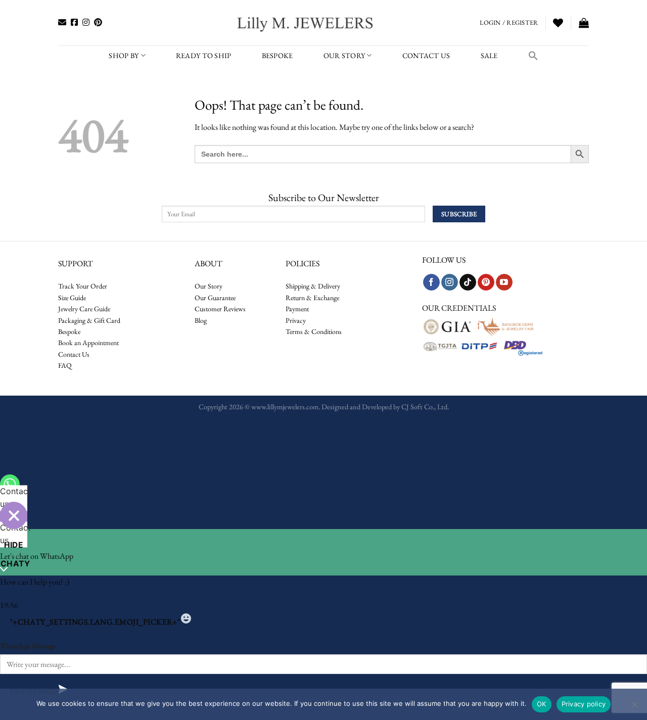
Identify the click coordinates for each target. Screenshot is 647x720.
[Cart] (584, 23)
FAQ (65, 365)
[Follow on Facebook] (431, 282)
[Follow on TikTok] (467, 282)
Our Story (344, 55)
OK (541, 704)
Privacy (296, 320)
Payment (297, 308)
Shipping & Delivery (313, 286)
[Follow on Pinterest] (486, 282)
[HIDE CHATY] (13, 515)
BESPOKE (277, 55)
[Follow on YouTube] (504, 282)
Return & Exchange (312, 297)
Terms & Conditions (314, 331)
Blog (201, 320)
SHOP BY (123, 55)
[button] (533, 55)
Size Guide (72, 297)
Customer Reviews (220, 308)
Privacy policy (584, 704)
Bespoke (69, 331)
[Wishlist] (558, 23)
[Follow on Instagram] (449, 282)
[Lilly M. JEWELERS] (306, 22)
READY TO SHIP (204, 55)
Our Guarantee (215, 297)
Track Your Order (82, 286)
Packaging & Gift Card (89, 320)
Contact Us (73, 354)
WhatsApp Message (28, 645)
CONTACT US (426, 55)
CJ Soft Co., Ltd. (425, 406)
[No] (634, 707)
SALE (489, 55)
